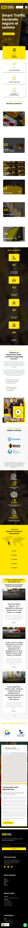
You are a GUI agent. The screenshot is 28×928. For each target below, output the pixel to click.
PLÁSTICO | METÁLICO (8, 150)
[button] (26, 7)
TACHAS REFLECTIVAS (8, 122)
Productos (6, 881)
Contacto (6, 885)
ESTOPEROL (6, 149)
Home (5, 878)
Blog (5, 883)
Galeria (5, 882)
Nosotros (6, 879)
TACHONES (6, 172)
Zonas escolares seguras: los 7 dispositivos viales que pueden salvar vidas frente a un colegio (14, 608)
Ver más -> (14, 622)
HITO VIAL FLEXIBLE (8, 214)
